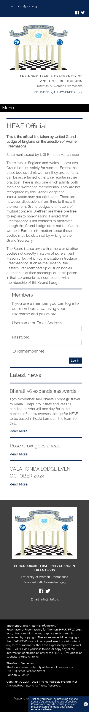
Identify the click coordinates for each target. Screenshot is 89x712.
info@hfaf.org (27, 6)
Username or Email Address (37, 323)
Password (21, 337)
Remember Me (30, 351)
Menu (8, 107)
